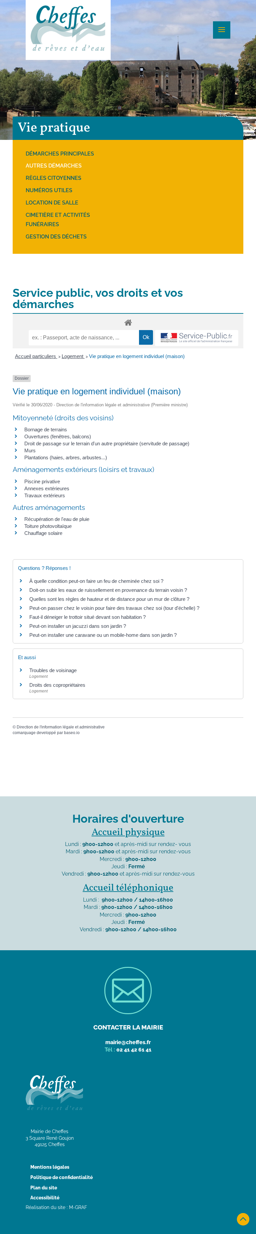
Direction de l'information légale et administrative (61, 727)
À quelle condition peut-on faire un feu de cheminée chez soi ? (96, 581)
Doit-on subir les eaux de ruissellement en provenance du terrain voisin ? (108, 590)
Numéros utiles (49, 190)
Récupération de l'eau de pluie (56, 519)
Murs (30, 450)
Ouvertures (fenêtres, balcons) (57, 436)
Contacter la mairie (128, 1027)
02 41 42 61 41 (133, 1049)
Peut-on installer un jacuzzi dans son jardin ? (77, 626)
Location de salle (52, 203)
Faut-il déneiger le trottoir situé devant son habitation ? (88, 617)
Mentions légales (49, 1167)
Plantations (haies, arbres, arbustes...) (65, 457)
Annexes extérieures (46, 488)
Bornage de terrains (45, 429)
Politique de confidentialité (61, 1177)
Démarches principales (60, 154)
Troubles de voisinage (53, 670)
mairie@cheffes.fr (128, 1042)
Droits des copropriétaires (57, 685)
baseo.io (72, 732)
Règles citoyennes (53, 178)
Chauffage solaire (43, 533)
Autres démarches (54, 166)
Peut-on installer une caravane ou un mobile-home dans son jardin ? (103, 635)
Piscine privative (42, 481)
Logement (73, 356)
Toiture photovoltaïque (48, 526)
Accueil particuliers (36, 356)
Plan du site (43, 1187)
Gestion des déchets (56, 236)
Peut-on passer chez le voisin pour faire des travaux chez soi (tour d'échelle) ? (114, 608)
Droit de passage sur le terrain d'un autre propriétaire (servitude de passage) (106, 443)
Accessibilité (44, 1197)
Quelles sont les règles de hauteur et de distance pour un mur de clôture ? (109, 599)
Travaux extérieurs (44, 495)
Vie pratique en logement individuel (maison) (137, 356)
